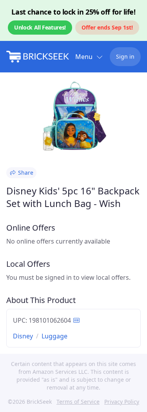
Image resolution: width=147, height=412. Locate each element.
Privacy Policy (121, 401)
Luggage (54, 336)
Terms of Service (78, 401)
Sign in (125, 56)
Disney (23, 336)
